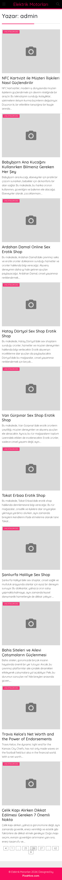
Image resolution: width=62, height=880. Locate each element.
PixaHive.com (30, 875)
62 (55, 848)
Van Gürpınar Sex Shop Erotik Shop (28, 417)
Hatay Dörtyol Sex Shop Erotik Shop (29, 333)
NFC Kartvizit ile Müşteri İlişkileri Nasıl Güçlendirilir (30, 80)
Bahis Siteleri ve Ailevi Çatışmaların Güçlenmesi (24, 652)
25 (25, 848)
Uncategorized (11, 32)
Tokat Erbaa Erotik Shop (23, 495)
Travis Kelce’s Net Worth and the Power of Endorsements (28, 736)
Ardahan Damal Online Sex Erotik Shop (26, 249)
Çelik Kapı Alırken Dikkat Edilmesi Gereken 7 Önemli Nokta (26, 815)
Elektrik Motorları (30, 4)
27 (41, 848)
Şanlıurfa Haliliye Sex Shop (26, 574)
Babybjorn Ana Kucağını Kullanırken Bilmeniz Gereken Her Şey (28, 167)
